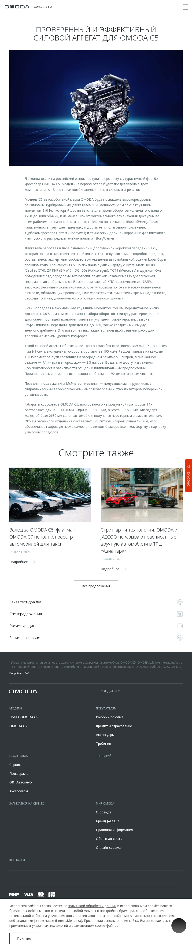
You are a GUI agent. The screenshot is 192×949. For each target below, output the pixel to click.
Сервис (15, 764)
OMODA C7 (18, 726)
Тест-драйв (104, 756)
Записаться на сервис (26, 803)
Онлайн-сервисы (109, 847)
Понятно (24, 938)
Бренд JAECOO (107, 821)
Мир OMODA (105, 803)
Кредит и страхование (114, 726)
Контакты (17, 860)
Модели (15, 708)
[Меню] (185, 7)
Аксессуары (105, 734)
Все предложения (96, 586)
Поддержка (18, 773)
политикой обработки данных (92, 906)
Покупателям (106, 708)
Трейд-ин (103, 743)
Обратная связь (109, 838)
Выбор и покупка (109, 717)
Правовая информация (114, 829)
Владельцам (19, 756)
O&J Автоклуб (20, 782)
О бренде (103, 812)
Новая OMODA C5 (23, 717)
